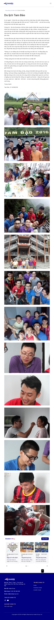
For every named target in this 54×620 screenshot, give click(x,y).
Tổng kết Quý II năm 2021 (41, 557)
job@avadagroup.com (13, 594)
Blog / (9, 10)
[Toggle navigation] (50, 3)
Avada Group (9, 588)
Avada (34, 585)
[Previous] (7, 566)
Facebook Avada (37, 587)
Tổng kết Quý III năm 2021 (26, 557)
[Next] (47, 566)
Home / (6, 10)
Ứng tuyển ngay (8, 606)
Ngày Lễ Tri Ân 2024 (12, 557)
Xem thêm (45, 538)
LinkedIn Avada (37, 590)
